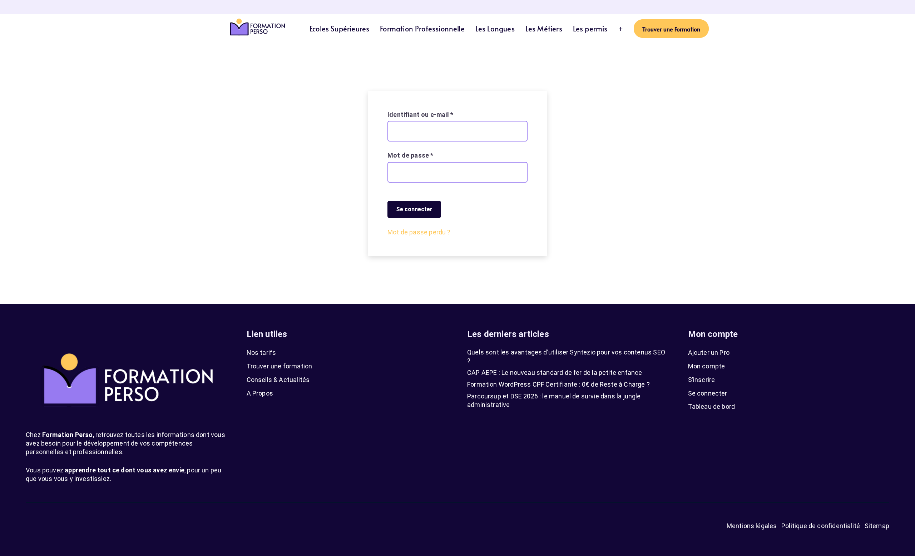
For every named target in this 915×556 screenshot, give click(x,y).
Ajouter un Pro (709, 352)
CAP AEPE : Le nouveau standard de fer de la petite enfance (554, 372)
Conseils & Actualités (278, 379)
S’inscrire (701, 379)
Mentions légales (752, 526)
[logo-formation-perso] (257, 28)
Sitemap (877, 526)
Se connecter (414, 209)
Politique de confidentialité (820, 526)
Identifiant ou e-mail (437, 114)
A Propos (260, 393)
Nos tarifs (261, 352)
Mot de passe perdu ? (419, 232)
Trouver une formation (279, 366)
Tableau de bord (711, 406)
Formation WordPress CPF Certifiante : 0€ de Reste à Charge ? (558, 384)
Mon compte (706, 366)
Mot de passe (427, 155)
